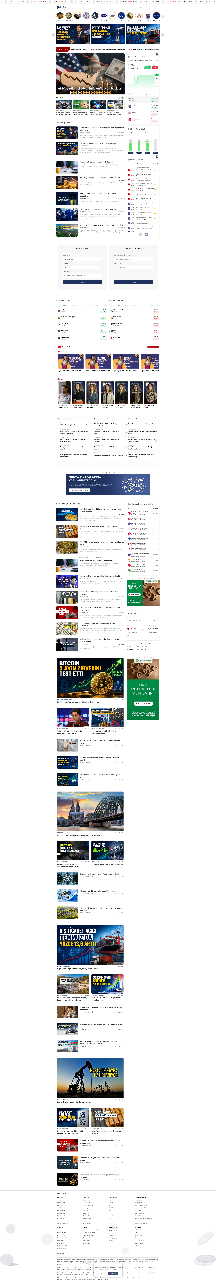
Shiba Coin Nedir (62, 1232)
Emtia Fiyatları (139, 1200)
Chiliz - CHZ (86, 1200)
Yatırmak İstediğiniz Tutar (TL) (123, 255)
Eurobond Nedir (61, 1248)
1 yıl (151, 94)
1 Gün (131, 133)
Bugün (139, 163)
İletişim (137, 1245)
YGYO (110, 1218)
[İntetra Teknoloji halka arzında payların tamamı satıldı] (108, 34)
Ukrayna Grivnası (62, 1210)
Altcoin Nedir (61, 1235)
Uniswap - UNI (87, 1208)
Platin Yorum (138, 1202)
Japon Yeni (116, 337)
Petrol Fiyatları (139, 1210)
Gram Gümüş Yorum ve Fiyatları (144, 1218)
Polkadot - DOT (87, 1210)
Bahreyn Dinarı (61, 1213)
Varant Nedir (86, 1243)
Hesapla (82, 282)
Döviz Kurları (146, 57)
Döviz (65, 305)
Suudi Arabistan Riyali (68, 317)
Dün (131, 163)
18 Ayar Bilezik (113, 1238)
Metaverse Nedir (62, 1245)
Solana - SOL (86, 1202)
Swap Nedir (60, 1243)
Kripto (98, 305)
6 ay (146, 94)
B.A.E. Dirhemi (65, 337)
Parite (81, 305)
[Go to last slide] (53, 35)
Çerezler (137, 1238)
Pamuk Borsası (139, 1216)
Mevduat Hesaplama (133, 248)
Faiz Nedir (60, 1251)
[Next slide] (214, 1)
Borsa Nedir (86, 1240)
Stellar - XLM (86, 1221)
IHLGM (111, 1208)
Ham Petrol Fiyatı (139, 1213)
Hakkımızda (138, 1230)
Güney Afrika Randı (119, 310)
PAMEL (111, 1223)
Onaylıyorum (113, 1273)
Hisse (73, 305)
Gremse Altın (112, 1235)
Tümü (156, 94)
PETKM (111, 1213)
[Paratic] (61, 7)
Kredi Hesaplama (82, 248)
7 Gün (139, 133)
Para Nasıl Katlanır (88, 1238)
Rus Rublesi (64, 310)
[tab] (71, 92)
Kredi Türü (66, 255)
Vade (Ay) (66, 263)
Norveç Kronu (117, 323)
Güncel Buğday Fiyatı (141, 1205)
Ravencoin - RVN (87, 1218)
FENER (111, 1202)
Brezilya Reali (61, 1216)
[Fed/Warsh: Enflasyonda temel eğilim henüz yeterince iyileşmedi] (73, 34)
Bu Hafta (155, 163)
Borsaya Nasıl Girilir (88, 1235)
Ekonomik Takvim (136, 160)
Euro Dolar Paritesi (140, 1221)
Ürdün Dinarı (61, 1218)
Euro (114, 330)
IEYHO (110, 1205)
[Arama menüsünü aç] (141, 7)
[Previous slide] (2, 1)
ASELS (110, 1210)
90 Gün (155, 133)
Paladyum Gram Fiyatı (141, 1208)
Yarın (147, 163)
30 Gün (147, 133)
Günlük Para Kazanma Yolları (91, 1230)
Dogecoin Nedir (61, 1238)
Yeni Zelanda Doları (62, 1223)
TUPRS (111, 1216)
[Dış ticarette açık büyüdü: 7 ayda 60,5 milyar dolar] (143, 34)
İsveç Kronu (117, 317)
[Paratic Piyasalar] (157, 53)
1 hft (135, 94)
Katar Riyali (64, 323)
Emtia (89, 305)
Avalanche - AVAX (88, 1205)
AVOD (110, 1200)
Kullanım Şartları (139, 1243)
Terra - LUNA (86, 1223)
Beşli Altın (112, 1241)
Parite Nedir (60, 1253)
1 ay (140, 94)
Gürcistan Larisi (61, 1221)
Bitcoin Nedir (61, 1230)
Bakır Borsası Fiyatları (141, 1223)
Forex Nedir (60, 1240)
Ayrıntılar (102, 1273)
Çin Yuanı (60, 1200)
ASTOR (111, 1221)
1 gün (130, 94)
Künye (136, 1232)
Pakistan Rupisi (65, 330)
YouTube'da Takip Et (153, 347)
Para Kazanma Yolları (89, 1232)
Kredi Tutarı (66, 272)
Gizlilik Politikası (139, 1235)
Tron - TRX (86, 1216)
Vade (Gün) (117, 263)
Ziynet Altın (112, 1233)
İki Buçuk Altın (113, 1230)
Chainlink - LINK (87, 1213)
